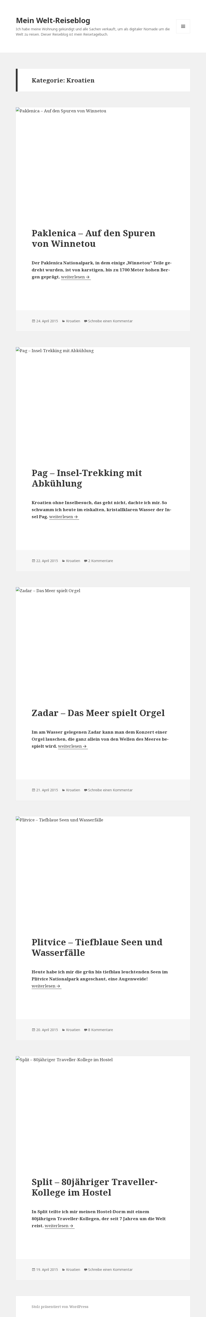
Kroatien (73, 321)
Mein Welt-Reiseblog (53, 20)
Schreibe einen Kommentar (110, 321)
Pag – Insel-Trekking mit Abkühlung (87, 478)
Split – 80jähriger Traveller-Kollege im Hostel (95, 1187)
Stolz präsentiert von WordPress (60, 1306)
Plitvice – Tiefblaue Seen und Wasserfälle (97, 947)
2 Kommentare (100, 560)
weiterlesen (76, 277)
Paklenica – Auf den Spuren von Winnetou (94, 238)
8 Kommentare (100, 1029)
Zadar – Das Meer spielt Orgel (98, 713)
